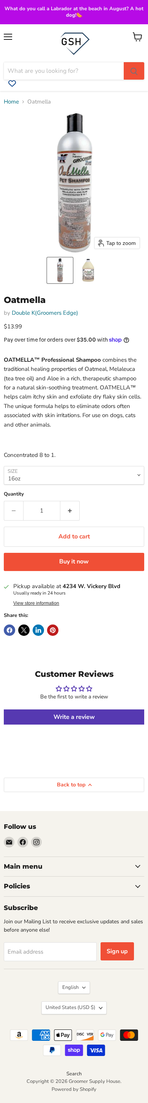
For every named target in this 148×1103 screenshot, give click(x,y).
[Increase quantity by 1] (70, 511)
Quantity (14, 494)
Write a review (74, 717)
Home (11, 102)
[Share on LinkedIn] (38, 630)
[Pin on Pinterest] (52, 630)
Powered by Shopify (74, 1089)
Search (74, 1073)
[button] (60, 270)
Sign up (117, 951)
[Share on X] (24, 630)
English (70, 987)
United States (70, 1007)
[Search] (134, 71)
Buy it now (74, 561)
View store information (36, 603)
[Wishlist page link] (12, 83)
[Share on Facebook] (9, 630)
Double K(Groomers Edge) (45, 313)
